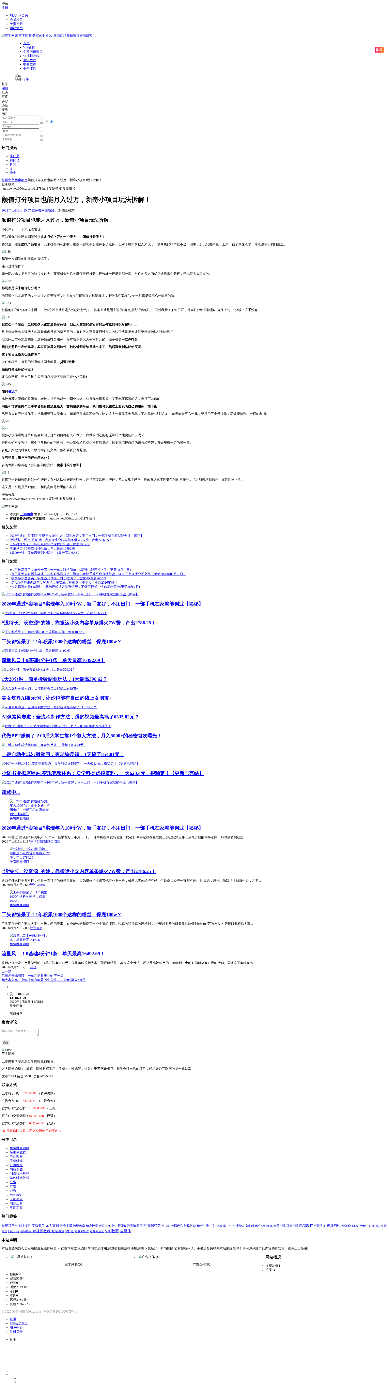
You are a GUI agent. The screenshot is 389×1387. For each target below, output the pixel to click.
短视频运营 (97, 1231)
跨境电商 (79, 1225)
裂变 (39, 928)
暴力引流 (228, 1225)
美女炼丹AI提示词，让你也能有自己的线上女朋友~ (56, 698)
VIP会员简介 (19, 1323)
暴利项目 (26, 1231)
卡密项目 (29, 68)
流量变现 (279, 1225)
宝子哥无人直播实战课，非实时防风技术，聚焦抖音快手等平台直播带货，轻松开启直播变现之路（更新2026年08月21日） (98, 574)
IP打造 (69, 1231)
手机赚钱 (16, 1161)
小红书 (14, 156)
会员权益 (16, 19)
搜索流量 (133, 1225)
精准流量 (92, 1225)
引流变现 (292, 1225)
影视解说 (190, 1225)
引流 (11, 391)
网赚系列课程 (349, 1225)
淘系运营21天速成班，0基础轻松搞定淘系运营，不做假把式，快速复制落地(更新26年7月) (75, 586)
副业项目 (25, 1225)
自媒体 (40, 885)
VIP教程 (29, 47)
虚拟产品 (177, 1225)
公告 (13, 1182)
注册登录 (16, 1331)
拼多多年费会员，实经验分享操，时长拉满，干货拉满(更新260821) (59, 578)
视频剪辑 (334, 1226)
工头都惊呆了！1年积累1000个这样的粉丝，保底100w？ (50, 544)
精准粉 (255, 1225)
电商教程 (29, 64)
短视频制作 (82, 1231)
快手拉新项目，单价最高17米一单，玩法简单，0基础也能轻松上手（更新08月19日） (72, 569)
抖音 (13, 164)
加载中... (11, 792)
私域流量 (57, 1231)
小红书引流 (118, 1225)
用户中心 (16, 1327)
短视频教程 (31, 56)
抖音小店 (13, 1231)
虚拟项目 (104, 1225)
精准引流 (203, 1225)
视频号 (14, 160)
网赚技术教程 (19, 1173)
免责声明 (16, 24)
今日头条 (320, 1225)
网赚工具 (16, 1203)
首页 (26, 43)
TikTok (375, 1225)
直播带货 (154, 1226)
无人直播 (52, 1226)
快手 (13, 172)
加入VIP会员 (19, 15)
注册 (5, 8)
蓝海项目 (38, 1225)
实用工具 (16, 1207)
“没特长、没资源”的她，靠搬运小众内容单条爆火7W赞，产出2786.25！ (61, 540)
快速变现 (267, 1225)
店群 (219, 1225)
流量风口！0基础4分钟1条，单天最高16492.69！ (44, 548)
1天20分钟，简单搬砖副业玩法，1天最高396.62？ (45, 552)
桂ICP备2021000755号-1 (61, 1311)
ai (11, 168)
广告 (13, 1186)
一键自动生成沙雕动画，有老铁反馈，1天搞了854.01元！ (63, 754)
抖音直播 (66, 1225)
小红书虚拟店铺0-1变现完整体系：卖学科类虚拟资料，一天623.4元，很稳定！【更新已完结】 (103, 773)
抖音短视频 (242, 1225)
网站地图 (16, 28)
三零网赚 (26, 514)
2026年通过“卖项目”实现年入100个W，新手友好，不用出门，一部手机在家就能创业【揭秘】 (77, 535)
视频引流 (365, 1225)
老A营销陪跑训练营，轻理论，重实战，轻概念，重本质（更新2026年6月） (65, 582)
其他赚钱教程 (19, 1178)
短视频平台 (10, 1226)
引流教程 (29, 60)
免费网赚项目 (33, 51)
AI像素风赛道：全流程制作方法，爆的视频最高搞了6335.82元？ (70, 716)
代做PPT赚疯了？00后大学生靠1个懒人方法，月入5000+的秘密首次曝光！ (82, 735)
